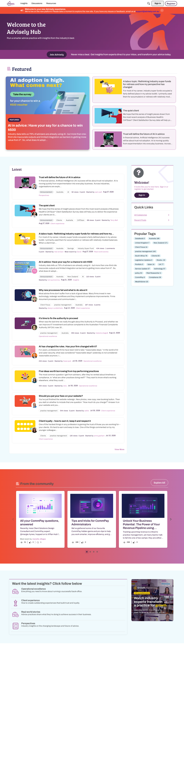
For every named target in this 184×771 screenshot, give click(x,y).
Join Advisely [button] (57, 54)
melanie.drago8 (102, 333)
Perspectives (44, 195)
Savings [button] (70, 248)
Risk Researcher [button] (153, 273)
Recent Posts (140, 220)
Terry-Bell (114, 220)
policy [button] (138, 273)
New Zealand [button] (72, 277)
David (79, 252)
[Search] (148, 3)
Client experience (57, 224)
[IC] (11, 3)
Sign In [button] (142, 195)
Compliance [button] (155, 277)
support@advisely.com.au (147, 11)
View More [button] (119, 449)
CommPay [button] (140, 277)
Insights (76, 280)
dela (65, 386)
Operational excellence (48, 336)
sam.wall (98, 192)
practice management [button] (62, 305)
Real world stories (101, 252)
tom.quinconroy (54, 280)
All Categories (140, 215)
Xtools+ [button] (161, 260)
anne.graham (99, 436)
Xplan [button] (150, 264)
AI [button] (68, 192)
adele (87, 411)
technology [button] (159, 269)
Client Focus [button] (45, 305)
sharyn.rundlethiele (55, 308)
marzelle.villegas (39, 539)
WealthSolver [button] (141, 282)
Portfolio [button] (139, 264)
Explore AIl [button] (159, 482)
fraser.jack (67, 361)
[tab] (87, 552)
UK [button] (161, 264)
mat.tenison (59, 252)
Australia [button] (59, 192)
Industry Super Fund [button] (86, 248)
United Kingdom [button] (142, 243)
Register (171, 3)
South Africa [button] (141, 256)
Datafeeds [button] (140, 238)
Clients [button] (59, 220)
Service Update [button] (142, 269)
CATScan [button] (80, 220)
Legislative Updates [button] (143, 260)
